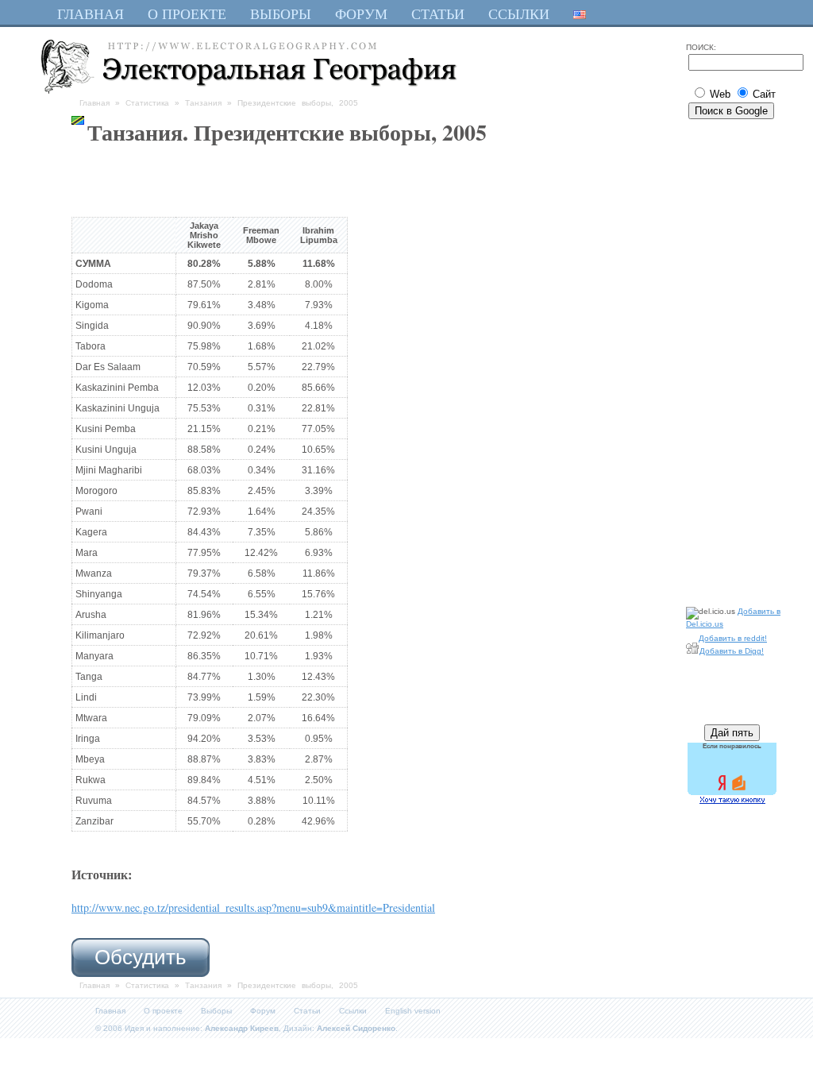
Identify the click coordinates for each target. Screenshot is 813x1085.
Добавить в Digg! (731, 651)
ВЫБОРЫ (280, 13)
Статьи (307, 1010)
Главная (94, 102)
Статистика (147, 102)
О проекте (163, 1010)
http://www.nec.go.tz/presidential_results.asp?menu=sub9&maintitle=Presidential (253, 907)
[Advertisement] (733, 360)
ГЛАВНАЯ (90, 13)
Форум (262, 1010)
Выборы (216, 1010)
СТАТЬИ (437, 13)
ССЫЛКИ (518, 13)
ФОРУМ (361, 13)
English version (413, 1010)
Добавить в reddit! (733, 638)
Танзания (203, 102)
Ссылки (353, 1010)
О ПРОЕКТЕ (187, 13)
